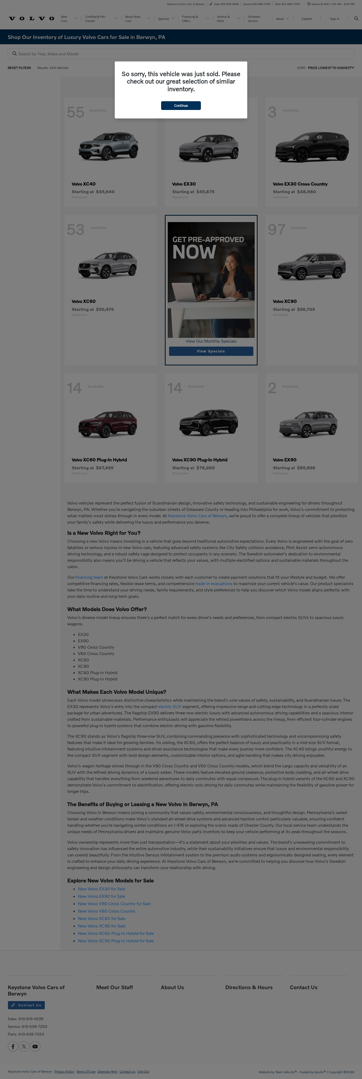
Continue (181, 105)
